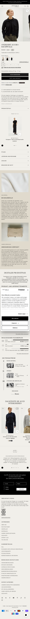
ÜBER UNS (3, 524)
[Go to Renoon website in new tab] (15, 394)
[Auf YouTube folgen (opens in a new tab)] (13, 598)
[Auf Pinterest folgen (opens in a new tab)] (17, 598)
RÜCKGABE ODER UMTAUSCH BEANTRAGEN (12, 549)
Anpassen (14, 323)
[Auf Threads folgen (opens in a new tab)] (25, 598)
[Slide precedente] (2, 145)
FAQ (2, 547)
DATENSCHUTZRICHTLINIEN (8, 567)
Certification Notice (5, 517)
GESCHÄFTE (4, 535)
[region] (15, 457)
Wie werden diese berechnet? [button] (23, 353)
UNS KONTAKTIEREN (6, 587)
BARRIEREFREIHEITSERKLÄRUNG (9, 571)
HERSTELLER (4, 529)
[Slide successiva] (28, 145)
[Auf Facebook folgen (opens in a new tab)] (9, 598)
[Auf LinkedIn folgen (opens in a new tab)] (6, 598)
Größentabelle (24, 62)
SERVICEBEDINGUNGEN (7, 569)
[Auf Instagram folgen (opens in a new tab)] (2, 598)
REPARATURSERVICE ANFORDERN (9, 555)
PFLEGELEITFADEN (5, 553)
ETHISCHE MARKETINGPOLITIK (8, 573)
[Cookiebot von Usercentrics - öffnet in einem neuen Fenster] (19, 290)
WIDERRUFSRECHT (5, 577)
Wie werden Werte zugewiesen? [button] (22, 334)
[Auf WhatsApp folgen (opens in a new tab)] (2, 600)
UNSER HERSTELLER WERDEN (8, 591)
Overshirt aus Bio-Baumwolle (10, 436)
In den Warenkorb (15, 74)
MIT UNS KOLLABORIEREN (7, 589)
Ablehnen (15, 327)
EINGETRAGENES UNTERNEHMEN (9, 575)
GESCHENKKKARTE (6, 551)
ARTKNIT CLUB (4, 537)
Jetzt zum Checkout (15, 78)
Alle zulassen (15, 318)
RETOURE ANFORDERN (7, 564)
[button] (18, 52)
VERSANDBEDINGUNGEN (7, 562)
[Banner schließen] (27, 290)
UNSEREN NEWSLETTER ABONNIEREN (10, 584)
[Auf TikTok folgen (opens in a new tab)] (21, 598)
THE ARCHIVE (4, 539)
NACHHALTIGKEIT (5, 526)
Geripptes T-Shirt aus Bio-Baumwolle (15, 139)
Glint (17, 607)
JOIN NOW (21, 489)
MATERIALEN (4, 531)
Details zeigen (21, 313)
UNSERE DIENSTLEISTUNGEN (8, 533)
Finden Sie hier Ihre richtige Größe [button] (12, 67)
